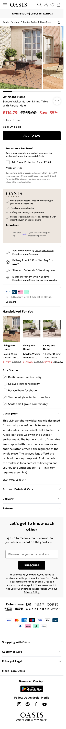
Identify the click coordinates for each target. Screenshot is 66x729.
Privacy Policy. (32, 592)
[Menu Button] (5, 5)
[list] (31, 59)
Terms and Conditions (16, 179)
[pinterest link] (28, 704)
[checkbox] (32, 162)
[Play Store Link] (31, 688)
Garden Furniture (11, 22)
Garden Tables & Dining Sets (37, 22)
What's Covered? (14, 168)
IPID (49, 176)
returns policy (50, 280)
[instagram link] (19, 704)
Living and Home (14, 96)
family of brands (25, 581)
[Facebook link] (36, 704)
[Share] (59, 22)
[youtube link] (44, 704)
